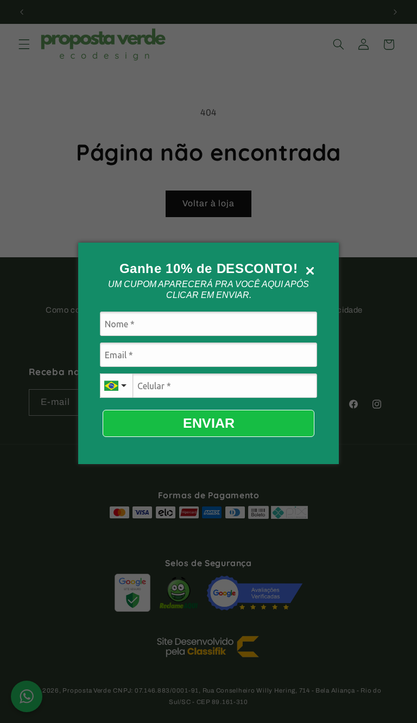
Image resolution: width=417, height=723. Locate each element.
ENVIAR (209, 422)
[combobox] (116, 385)
